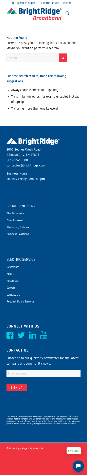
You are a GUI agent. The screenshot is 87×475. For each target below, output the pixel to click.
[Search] (65, 14)
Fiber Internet (14, 220)
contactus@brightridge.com (25, 165)
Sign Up (16, 387)
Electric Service (50, 3)
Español (67, 3)
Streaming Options (17, 227)
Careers (10, 287)
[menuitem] (65, 14)
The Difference (15, 213)
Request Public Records (20, 301)
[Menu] (75, 14)
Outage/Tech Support (25, 3)
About (10, 274)
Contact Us (13, 294)
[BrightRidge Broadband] (36, 14)
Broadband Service (23, 206)
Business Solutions (17, 234)
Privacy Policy (46, 423)
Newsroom (12, 267)
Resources (12, 280)
